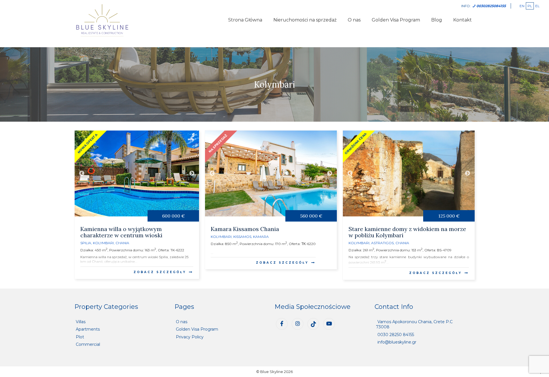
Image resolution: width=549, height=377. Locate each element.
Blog (436, 20)
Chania (122, 243)
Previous (82, 173)
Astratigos (382, 243)
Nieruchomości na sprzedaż (305, 20)
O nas (354, 20)
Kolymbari (103, 243)
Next (192, 173)
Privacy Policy (190, 337)
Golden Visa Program (396, 20)
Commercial (88, 344)
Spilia (85, 243)
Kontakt (462, 20)
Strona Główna (245, 20)
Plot (80, 337)
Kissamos (242, 236)
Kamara (261, 236)
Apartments (88, 329)
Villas (80, 321)
